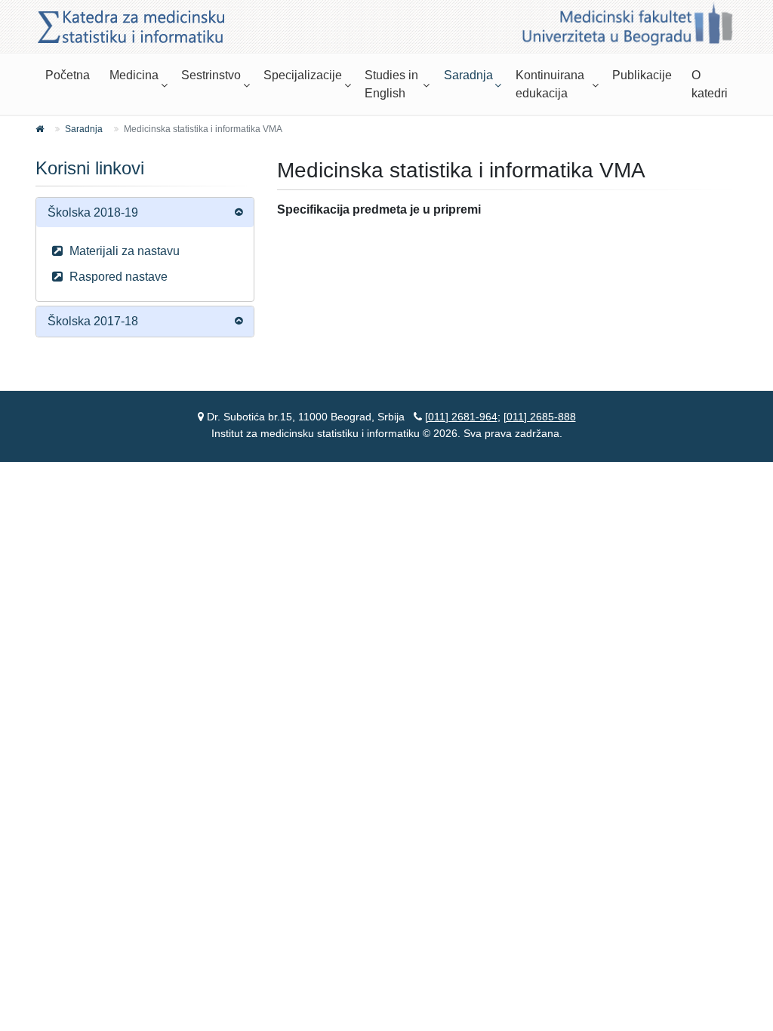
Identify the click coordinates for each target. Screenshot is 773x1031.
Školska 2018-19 (93, 212)
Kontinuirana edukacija (550, 84)
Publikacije (642, 75)
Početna (67, 75)
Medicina (134, 75)
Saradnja (468, 75)
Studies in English (391, 84)
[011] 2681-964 (461, 417)
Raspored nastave (117, 276)
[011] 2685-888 (540, 417)
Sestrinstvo (211, 75)
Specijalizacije (302, 75)
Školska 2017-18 (93, 321)
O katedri (709, 84)
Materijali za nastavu (123, 251)
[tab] (145, 212)
